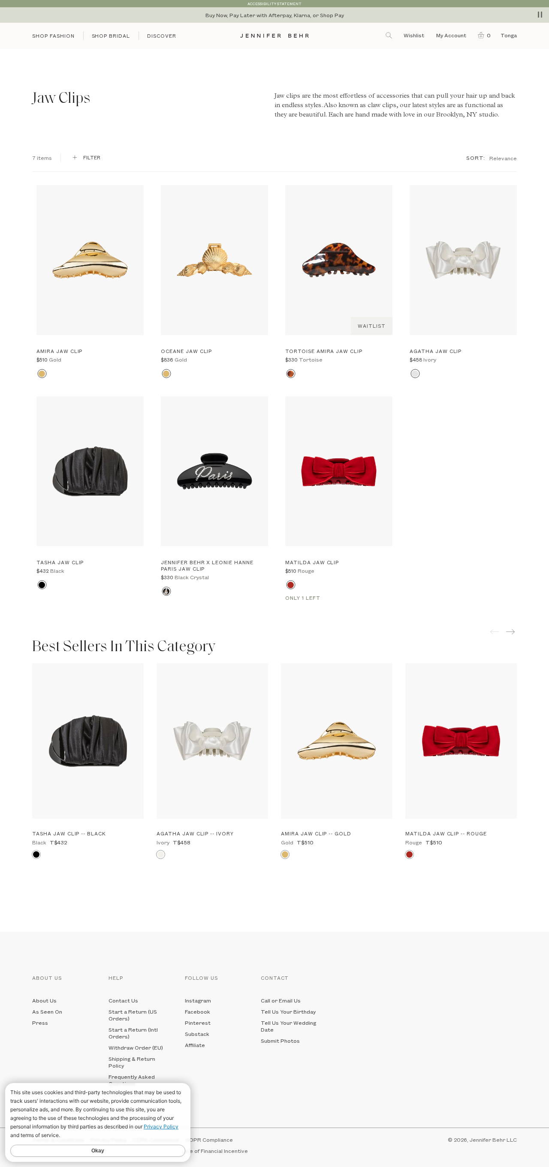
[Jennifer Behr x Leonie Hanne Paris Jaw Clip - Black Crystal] (214, 471)
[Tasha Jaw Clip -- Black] (88, 741)
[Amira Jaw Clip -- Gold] (336, 741)
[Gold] (42, 374)
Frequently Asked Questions (132, 1080)
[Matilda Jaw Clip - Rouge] (338, 471)
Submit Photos (280, 1040)
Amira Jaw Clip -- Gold (316, 833)
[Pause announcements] (540, 14)
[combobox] (503, 158)
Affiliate (195, 1044)
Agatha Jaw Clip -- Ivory (195, 833)
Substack (197, 1033)
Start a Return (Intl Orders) (133, 1033)
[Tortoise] (290, 374)
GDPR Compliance (209, 1139)
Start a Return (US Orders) (133, 1015)
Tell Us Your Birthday (288, 1011)
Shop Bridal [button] (111, 36)
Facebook (197, 1011)
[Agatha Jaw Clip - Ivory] (463, 260)
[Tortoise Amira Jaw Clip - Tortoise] (338, 260)
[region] (274, 15)
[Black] (42, 585)
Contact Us (123, 1000)
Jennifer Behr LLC (493, 1139)
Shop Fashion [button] (53, 36)
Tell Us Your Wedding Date (288, 1026)
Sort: (475, 157)
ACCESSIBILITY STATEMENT (274, 3)
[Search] (389, 35)
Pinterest (198, 1022)
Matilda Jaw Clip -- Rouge (446, 833)
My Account (452, 35)
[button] (482, 35)
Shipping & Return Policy (132, 1062)
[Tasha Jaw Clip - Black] (90, 471)
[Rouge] (290, 585)
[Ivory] (415, 374)
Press (40, 1022)
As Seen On (47, 1011)
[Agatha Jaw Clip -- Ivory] (212, 741)
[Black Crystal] (166, 591)
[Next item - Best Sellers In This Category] (511, 631)
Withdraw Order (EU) (136, 1047)
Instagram (198, 1000)
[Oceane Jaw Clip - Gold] (214, 260)
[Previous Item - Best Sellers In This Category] (494, 631)
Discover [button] (161, 36)
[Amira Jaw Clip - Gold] (90, 260)
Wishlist (414, 35)
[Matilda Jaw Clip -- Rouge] (461, 741)
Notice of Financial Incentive (211, 1150)
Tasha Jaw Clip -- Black (69, 833)
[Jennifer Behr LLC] (274, 36)
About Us (44, 1000)
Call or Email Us (281, 1000)
